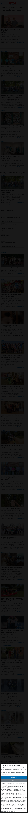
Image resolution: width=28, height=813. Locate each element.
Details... (14, 780)
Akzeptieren (14, 777)
